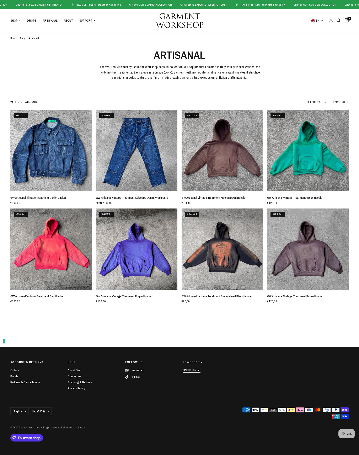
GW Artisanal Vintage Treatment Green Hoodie (294, 197)
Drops (32, 20)
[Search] (338, 20)
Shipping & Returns (80, 382)
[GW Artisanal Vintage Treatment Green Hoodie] (308, 150)
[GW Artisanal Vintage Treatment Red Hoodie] (51, 249)
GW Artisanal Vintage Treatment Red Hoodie (36, 296)
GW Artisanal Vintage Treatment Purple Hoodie (123, 296)
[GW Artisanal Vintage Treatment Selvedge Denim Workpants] (136, 150)
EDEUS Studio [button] (191, 370)
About (68, 20)
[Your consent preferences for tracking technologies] (4, 341)
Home (13, 38)
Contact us (74, 376)
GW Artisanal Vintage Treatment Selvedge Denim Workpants (132, 197)
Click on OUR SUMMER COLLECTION (132, 4)
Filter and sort (27, 102)
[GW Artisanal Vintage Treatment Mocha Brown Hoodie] (222, 150)
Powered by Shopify (74, 427)
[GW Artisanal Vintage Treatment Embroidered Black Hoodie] (222, 249)
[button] (317, 20)
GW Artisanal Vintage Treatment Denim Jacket (38, 197)
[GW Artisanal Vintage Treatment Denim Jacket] (51, 150)
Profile (14, 376)
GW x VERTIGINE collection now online (80, 4)
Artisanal (50, 20)
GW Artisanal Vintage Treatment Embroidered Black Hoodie (217, 296)
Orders (14, 370)
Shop (14, 20)
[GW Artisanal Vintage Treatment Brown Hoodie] (308, 249)
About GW (74, 370)
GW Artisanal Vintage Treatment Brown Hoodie (294, 296)
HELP (71, 362)
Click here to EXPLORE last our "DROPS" (185, 4)
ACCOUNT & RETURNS (26, 362)
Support (85, 20)
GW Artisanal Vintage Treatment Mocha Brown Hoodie (213, 197)
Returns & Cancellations (25, 382)
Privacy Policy (76, 388)
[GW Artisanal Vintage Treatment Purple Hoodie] (136, 249)
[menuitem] (17, 20)
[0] (346, 20)
